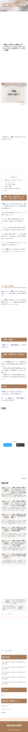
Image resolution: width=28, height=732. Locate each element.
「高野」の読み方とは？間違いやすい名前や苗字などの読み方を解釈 (13, 678)
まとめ (5, 190)
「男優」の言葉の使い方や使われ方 (12, 188)
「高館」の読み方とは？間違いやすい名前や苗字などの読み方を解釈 (13, 668)
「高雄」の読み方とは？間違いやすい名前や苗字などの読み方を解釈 (13, 673)
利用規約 (3, 712)
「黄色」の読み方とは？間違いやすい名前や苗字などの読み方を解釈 (13, 663)
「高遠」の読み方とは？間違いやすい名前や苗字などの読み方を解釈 (13, 683)
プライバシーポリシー (6, 709)
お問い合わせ (4, 706)
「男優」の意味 (8, 186)
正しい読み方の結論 (10, 184)
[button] (20, 445)
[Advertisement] (14, 26)
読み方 (4, 408)
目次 (12, 177)
